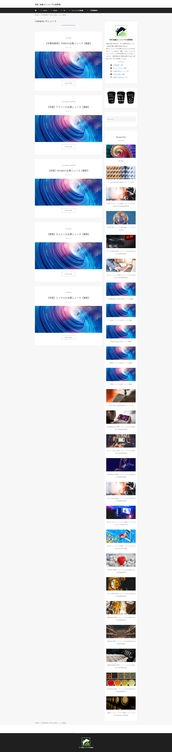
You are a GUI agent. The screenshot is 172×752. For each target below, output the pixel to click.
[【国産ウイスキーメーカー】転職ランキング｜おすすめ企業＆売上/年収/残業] (121, 703)
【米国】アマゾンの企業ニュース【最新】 (68, 107)
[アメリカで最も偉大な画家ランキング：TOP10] (121, 172)
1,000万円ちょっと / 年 (121, 71)
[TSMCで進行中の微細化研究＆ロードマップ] (121, 395)
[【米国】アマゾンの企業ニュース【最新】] (68, 128)
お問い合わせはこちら (120, 77)
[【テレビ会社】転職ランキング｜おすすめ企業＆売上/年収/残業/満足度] (121, 488)
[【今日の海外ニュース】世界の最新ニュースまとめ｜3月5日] (121, 217)
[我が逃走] (121, 151)
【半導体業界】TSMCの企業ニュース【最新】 (68, 43)
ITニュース (68, 47)
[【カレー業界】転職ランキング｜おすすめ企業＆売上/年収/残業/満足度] (121, 584)
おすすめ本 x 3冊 (119, 74)
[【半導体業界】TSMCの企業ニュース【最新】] (68, 65)
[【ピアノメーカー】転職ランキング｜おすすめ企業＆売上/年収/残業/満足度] (121, 265)
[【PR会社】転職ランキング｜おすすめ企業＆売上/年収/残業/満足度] (121, 560)
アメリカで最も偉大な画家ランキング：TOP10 (121, 182)
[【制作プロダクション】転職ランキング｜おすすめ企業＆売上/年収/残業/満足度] (121, 194)
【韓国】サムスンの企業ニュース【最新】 (68, 234)
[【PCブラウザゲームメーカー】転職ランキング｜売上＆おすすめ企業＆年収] (121, 512)
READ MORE (68, 83)
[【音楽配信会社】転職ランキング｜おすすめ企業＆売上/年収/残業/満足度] (121, 417)
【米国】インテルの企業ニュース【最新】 (68, 298)
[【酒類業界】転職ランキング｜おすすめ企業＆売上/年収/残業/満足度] (121, 607)
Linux (44, 10)
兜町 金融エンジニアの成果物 (48, 4)
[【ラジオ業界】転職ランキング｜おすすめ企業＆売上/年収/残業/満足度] (121, 241)
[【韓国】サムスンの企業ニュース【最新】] (68, 255)
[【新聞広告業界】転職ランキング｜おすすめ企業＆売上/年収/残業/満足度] (121, 655)
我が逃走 (120, 161)
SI (63, 10)
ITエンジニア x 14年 (120, 68)
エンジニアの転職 (76, 10)
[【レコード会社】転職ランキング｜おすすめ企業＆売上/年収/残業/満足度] (121, 441)
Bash (54, 10)
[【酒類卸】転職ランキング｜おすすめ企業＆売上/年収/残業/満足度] (121, 631)
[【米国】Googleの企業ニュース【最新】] (68, 192)
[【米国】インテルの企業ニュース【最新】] (68, 319)
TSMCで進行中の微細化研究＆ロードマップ (120, 405)
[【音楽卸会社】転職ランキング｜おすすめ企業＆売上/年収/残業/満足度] (121, 464)
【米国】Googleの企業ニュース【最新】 (68, 170)
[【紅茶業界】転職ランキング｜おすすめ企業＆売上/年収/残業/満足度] (121, 679)
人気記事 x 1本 (118, 65)
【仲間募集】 (93, 10)
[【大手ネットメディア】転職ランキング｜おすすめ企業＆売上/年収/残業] (121, 536)
